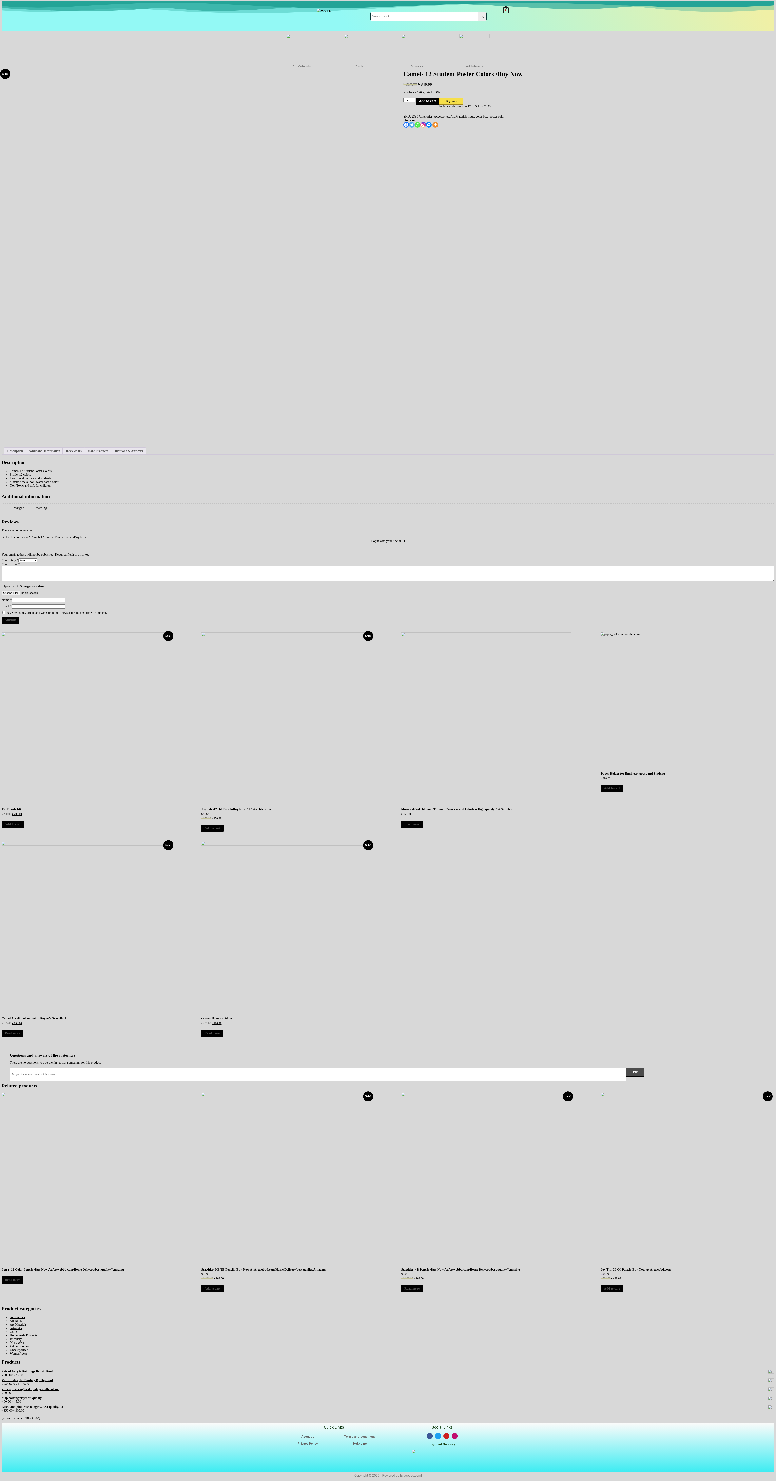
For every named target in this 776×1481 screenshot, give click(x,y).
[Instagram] (423, 125)
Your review (11, 564)
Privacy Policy (308, 1443)
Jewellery (16, 1339)
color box (482, 116)
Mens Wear (17, 1342)
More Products (97, 451)
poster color (496, 116)
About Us (307, 1436)
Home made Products (23, 1335)
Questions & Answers (128, 451)
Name (7, 600)
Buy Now (451, 101)
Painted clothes (19, 1346)
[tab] (15, 451)
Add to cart (427, 101)
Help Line (360, 1443)
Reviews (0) (74, 451)
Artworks (16, 1328)
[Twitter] (412, 125)
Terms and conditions (359, 1436)
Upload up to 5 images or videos (23, 586)
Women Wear (18, 1353)
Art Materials (458, 116)
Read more (412, 824)
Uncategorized (19, 1350)
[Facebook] (406, 125)
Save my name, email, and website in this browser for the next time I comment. (56, 612)
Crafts (13, 1331)
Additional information (44, 451)
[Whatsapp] (417, 125)
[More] (435, 125)
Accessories (441, 116)
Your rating (10, 560)
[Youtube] (446, 1436)
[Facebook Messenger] (429, 125)
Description (15, 451)
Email (7, 606)
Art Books (16, 1321)
